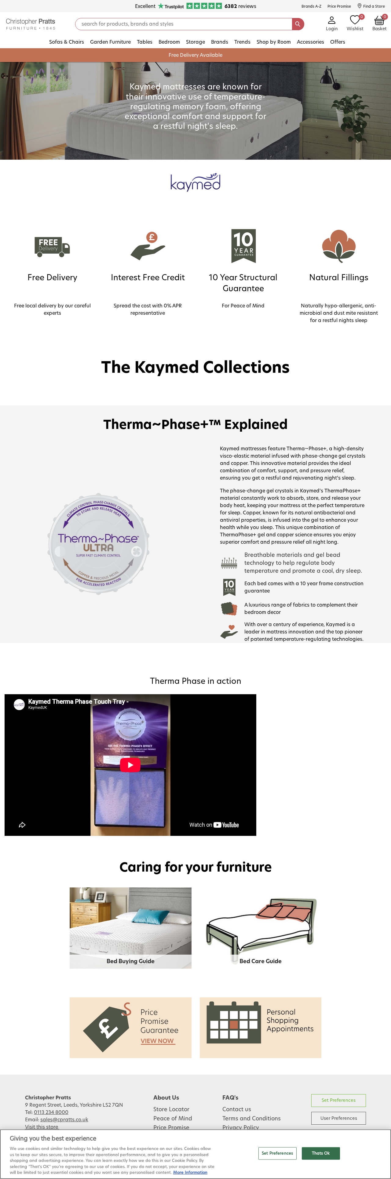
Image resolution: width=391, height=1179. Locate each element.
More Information (190, 1173)
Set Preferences (339, 1100)
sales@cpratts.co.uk (64, 1119)
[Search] (298, 24)
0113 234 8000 (51, 1112)
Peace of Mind (172, 1119)
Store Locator (171, 1109)
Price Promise (171, 1128)
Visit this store (42, 1127)
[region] (195, 1154)
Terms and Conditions (251, 1119)
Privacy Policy (240, 1128)
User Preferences (338, 1118)
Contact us (236, 1109)
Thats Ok (321, 1153)
